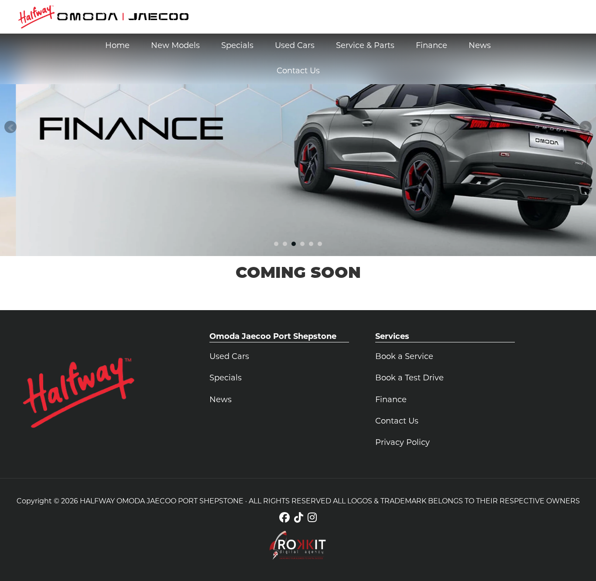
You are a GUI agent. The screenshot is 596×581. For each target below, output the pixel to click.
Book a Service (404, 357)
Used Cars (229, 357)
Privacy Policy (402, 443)
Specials (225, 379)
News (220, 400)
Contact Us (396, 422)
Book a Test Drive (409, 379)
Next (585, 127)
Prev (10, 127)
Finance (391, 400)
